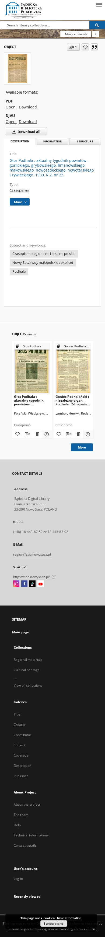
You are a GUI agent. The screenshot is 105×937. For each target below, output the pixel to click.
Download (28, 107)
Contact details (25, 845)
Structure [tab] (85, 141)
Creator (20, 724)
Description (22, 765)
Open (11, 107)
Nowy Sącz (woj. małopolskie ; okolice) (42, 262)
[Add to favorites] (85, 46)
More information (69, 918)
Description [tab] (19, 141)
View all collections (28, 685)
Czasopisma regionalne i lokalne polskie (43, 253)
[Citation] (94, 46)
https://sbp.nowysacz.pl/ (32, 576)
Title (17, 714)
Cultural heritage (27, 670)
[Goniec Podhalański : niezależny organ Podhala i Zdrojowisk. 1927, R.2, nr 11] (73, 368)
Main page (20, 632)
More (82, 447)
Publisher (21, 776)
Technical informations (31, 835)
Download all (28, 131)
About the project (27, 804)
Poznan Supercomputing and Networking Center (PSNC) (53, 928)
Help (17, 825)
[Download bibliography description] (27, 434)
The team (21, 814)
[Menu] (99, 4)
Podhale (19, 271)
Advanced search (76, 34)
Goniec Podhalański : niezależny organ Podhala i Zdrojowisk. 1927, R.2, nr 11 (72, 400)
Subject (19, 745)
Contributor (22, 735)
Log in (18, 878)
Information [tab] (52, 141)
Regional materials (28, 659)
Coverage (21, 755)
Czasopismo (19, 190)
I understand (53, 923)
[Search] (97, 25)
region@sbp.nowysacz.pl (32, 554)
